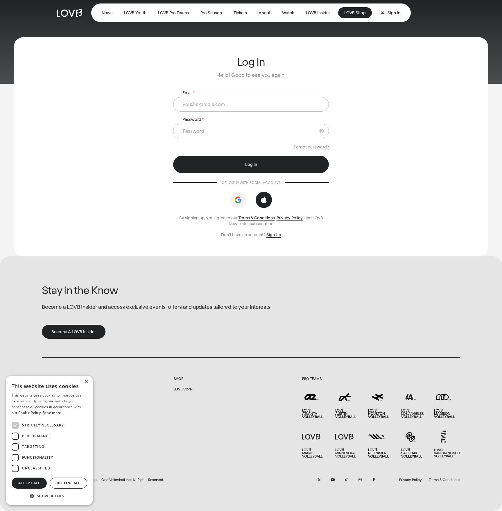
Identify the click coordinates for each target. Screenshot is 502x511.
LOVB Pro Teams (173, 12)
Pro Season (211, 12)
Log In (251, 164)
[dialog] (49, 440)
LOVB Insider (318, 12)
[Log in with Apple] (264, 200)
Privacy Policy (290, 217)
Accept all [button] (29, 482)
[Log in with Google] (238, 200)
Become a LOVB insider (73, 331)
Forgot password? (311, 146)
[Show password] (321, 131)
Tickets (240, 12)
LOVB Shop (355, 12)
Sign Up (273, 234)
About (264, 12)
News (107, 12)
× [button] (86, 382)
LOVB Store (183, 389)
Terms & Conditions (257, 217)
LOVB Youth (135, 12)
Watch (288, 12)
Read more (52, 412)
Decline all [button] (68, 482)
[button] (49, 495)
